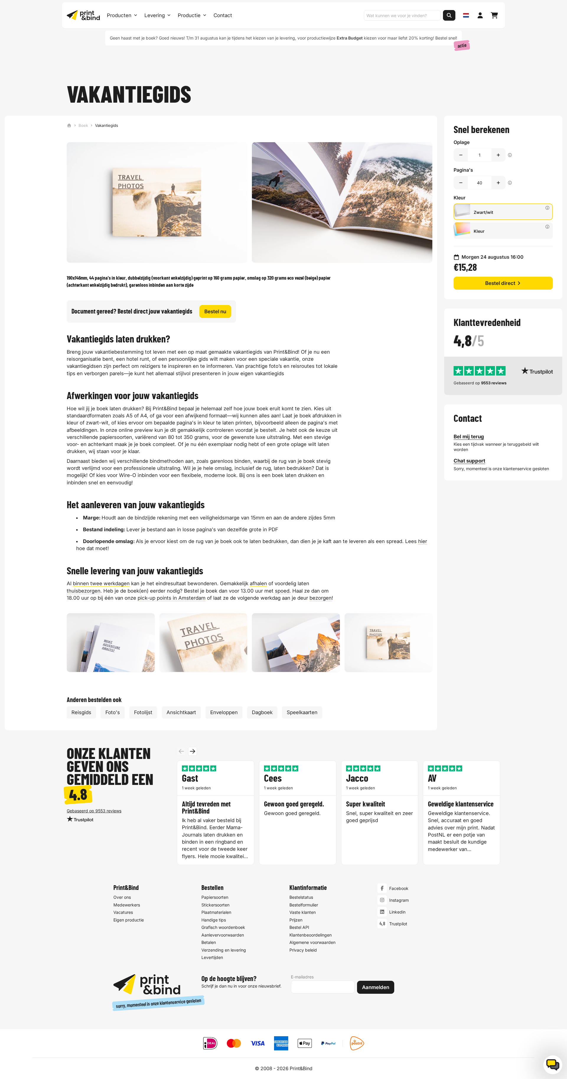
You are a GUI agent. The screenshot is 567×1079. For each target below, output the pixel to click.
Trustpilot (398, 923)
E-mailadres (302, 976)
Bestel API (299, 927)
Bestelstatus (301, 897)
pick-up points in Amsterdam (172, 598)
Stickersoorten (215, 904)
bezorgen (320, 598)
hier (422, 541)
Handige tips (213, 919)
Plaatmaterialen (216, 912)
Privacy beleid (303, 949)
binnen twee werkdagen (101, 583)
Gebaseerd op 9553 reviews (94, 810)
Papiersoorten (214, 897)
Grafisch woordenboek (223, 927)
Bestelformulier (303, 904)
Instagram (399, 900)
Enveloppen (224, 712)
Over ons (122, 897)
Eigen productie (128, 919)
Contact (223, 15)
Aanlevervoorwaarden (222, 934)
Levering (154, 15)
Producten (119, 15)
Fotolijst (143, 712)
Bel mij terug (469, 437)
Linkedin (397, 911)
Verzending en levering (223, 949)
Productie (189, 15)
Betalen (208, 942)
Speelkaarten (302, 712)
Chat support (469, 461)
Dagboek (262, 712)
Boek (83, 125)
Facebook (398, 888)
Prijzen (295, 919)
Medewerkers (126, 904)
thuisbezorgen (83, 591)
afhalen (258, 583)
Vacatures (123, 912)
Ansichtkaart (181, 712)
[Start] (69, 125)
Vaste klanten (302, 912)
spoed (282, 591)
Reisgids (81, 712)
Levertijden (212, 957)
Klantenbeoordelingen (310, 934)
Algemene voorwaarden (312, 942)
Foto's (112, 712)
